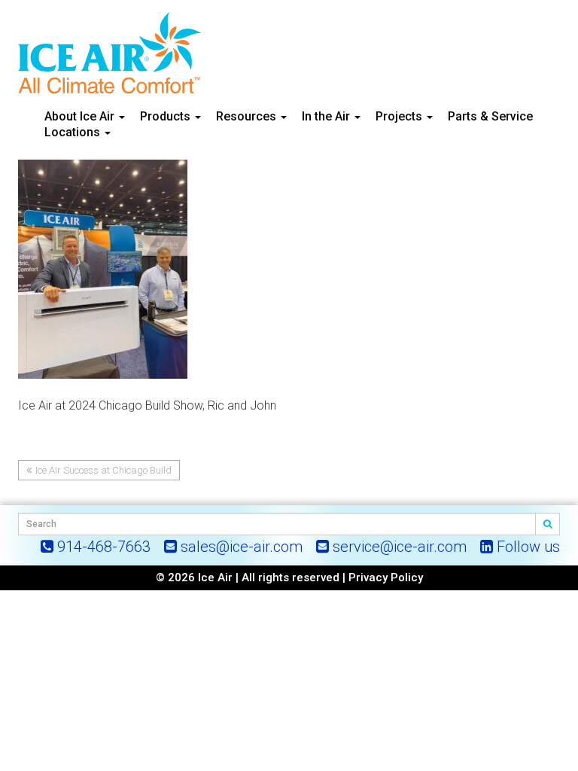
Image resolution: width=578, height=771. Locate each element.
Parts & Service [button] (490, 116)
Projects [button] (400, 116)
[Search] (548, 524)
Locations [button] (73, 132)
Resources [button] (247, 116)
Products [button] (166, 116)
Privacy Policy (385, 577)
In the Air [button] (327, 116)
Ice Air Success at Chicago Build (103, 470)
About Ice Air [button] (80, 116)
